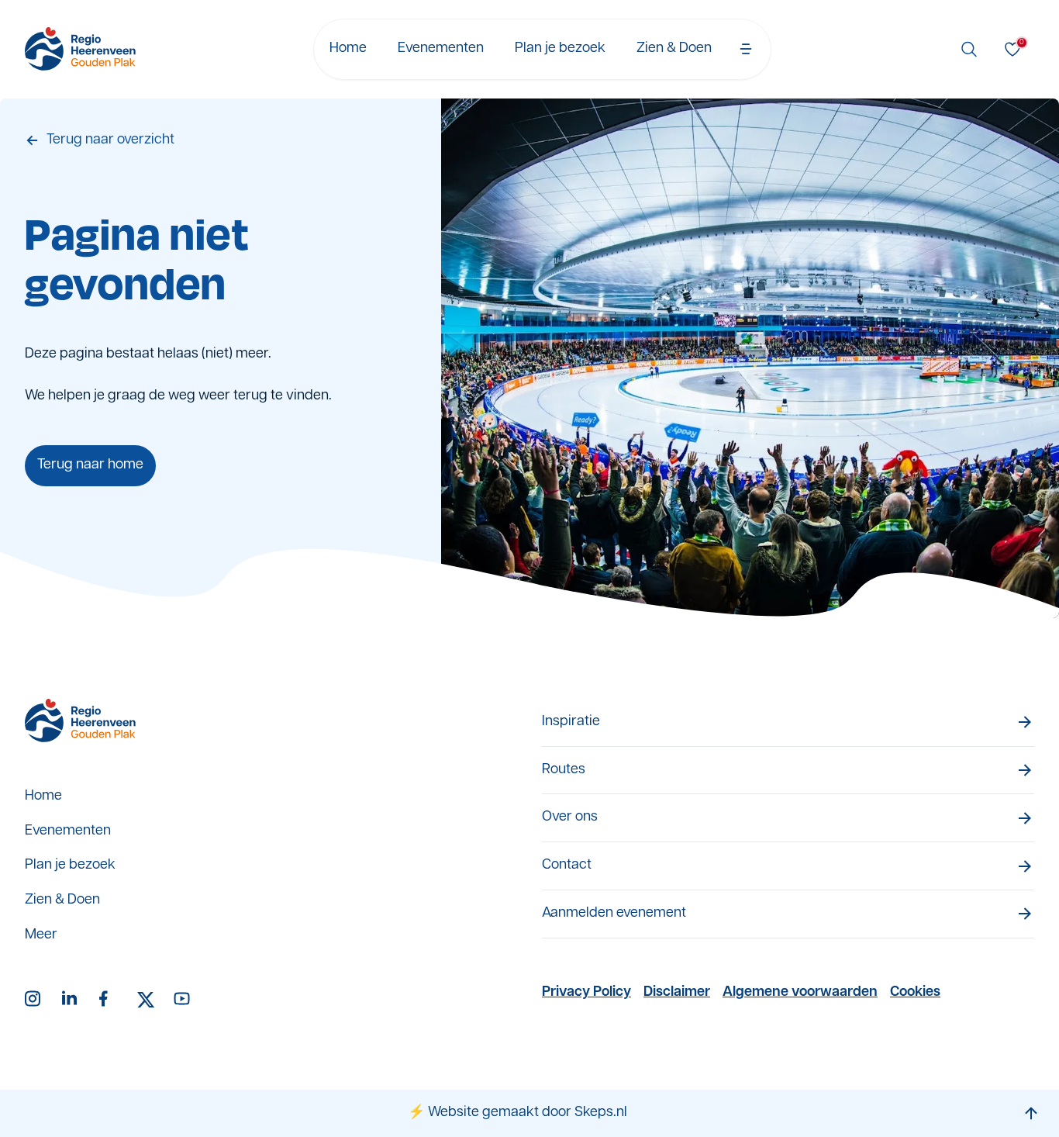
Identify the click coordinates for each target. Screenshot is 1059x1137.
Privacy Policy (586, 993)
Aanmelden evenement (614, 914)
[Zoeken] (969, 48)
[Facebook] (108, 999)
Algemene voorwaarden (800, 993)
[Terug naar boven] (1031, 1113)
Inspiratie (571, 722)
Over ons (570, 817)
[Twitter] (145, 999)
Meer (41, 935)
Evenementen (441, 49)
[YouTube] (183, 999)
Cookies (915, 993)
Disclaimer (676, 993)
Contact (567, 866)
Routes (563, 770)
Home (348, 49)
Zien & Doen (674, 49)
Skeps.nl (600, 1113)
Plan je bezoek (560, 49)
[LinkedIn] (71, 999)
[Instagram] (34, 999)
